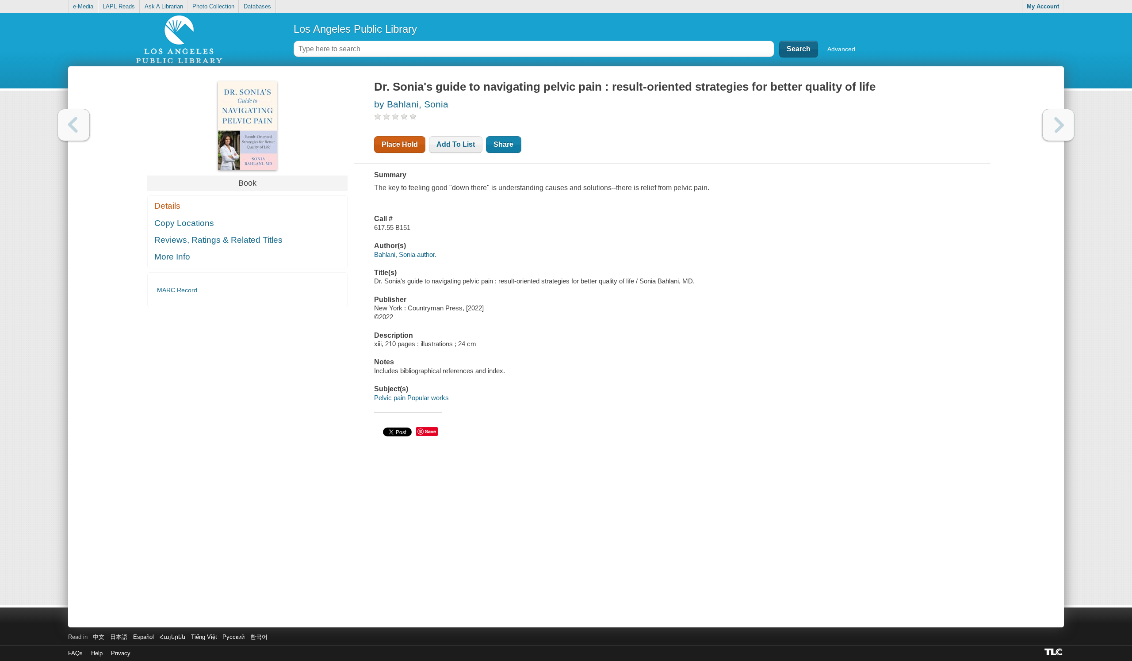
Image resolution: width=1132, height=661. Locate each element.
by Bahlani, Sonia (411, 104)
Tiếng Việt (204, 637)
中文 (98, 637)
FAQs (75, 653)
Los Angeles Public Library (355, 29)
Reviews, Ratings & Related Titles (218, 240)
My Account (1043, 6)
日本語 (118, 637)
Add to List (455, 144)
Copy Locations (184, 223)
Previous (73, 125)
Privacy (120, 653)
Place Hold (400, 144)
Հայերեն (172, 637)
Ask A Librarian (164, 6)
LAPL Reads (119, 6)
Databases (257, 6)
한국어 (259, 637)
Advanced (841, 49)
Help (97, 653)
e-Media (83, 6)
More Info (172, 256)
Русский (233, 637)
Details (167, 205)
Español (143, 637)
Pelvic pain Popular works (411, 397)
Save (430, 431)
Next (1058, 125)
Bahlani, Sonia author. (405, 254)
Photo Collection (213, 6)
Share (503, 144)
